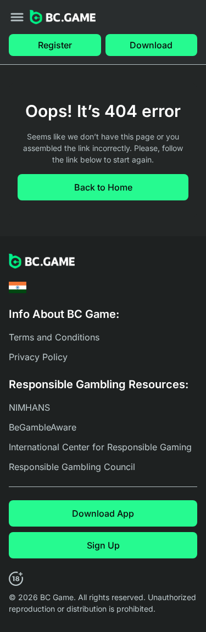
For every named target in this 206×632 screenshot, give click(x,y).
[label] (17, 287)
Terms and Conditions (54, 337)
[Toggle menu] (17, 17)
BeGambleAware (42, 427)
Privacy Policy (38, 356)
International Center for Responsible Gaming (100, 446)
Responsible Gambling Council (72, 466)
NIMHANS (29, 407)
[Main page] (63, 17)
